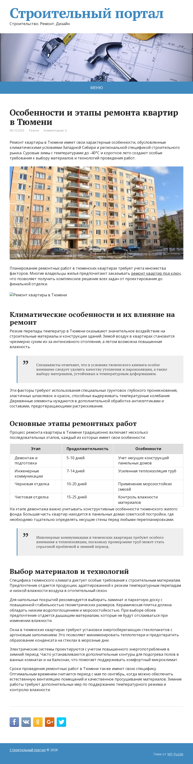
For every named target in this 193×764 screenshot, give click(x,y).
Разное (34, 130)
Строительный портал (87, 13)
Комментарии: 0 (55, 130)
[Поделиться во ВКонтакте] (26, 722)
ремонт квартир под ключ (156, 273)
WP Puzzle (175, 754)
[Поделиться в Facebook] (14, 722)
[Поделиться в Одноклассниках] (38, 722)
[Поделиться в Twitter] (61, 722)
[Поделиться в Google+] (49, 722)
